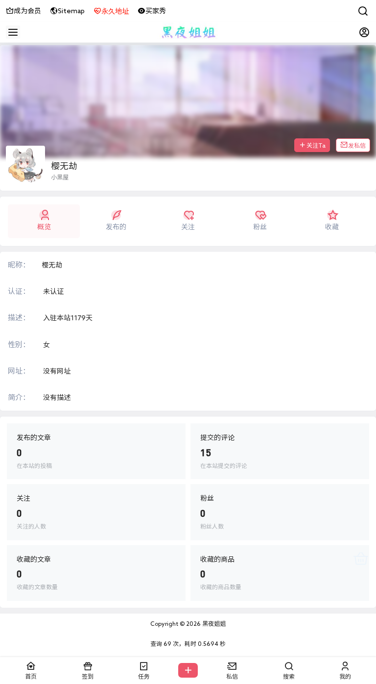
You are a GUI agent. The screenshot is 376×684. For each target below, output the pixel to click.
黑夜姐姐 (213, 623)
